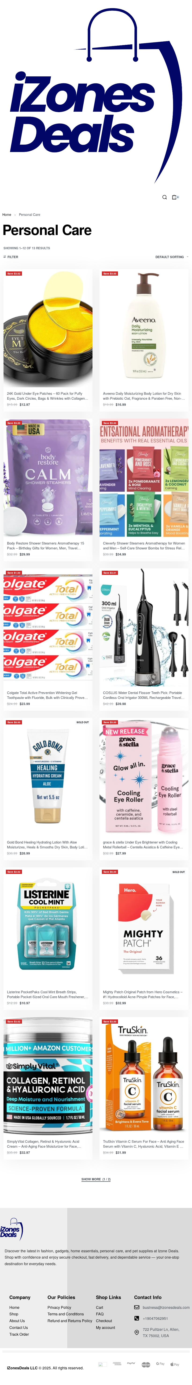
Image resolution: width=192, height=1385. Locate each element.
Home (6, 214)
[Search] (164, 197)
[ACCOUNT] (187, 197)
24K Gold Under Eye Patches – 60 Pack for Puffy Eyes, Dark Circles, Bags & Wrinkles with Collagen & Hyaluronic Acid (47, 398)
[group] (48, 328)
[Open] (11, 197)
